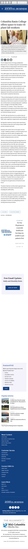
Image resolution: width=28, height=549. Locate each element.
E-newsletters (4, 472)
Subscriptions (4, 454)
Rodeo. (6, 372)
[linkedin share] (2, 60)
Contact (3, 476)
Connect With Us (7, 466)
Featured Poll (8, 365)
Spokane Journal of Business (8, 492)
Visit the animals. (9, 378)
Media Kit (3, 460)
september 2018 (8, 215)
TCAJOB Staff (14, 57)
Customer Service (8, 450)
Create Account (22, 2)
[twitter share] (5, 60)
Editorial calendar (5, 458)
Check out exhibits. (9, 380)
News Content (6, 435)
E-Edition (3, 474)
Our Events (4, 486)
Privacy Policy (4, 490)
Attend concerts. (9, 384)
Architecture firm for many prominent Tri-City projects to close (17, 401)
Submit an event (5, 470)
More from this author (19, 245)
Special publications (6, 443)
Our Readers (4, 452)
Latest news (4, 437)
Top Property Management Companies (12, 425)
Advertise (3, 456)
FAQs (2, 488)
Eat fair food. (8, 376)
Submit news (4, 468)
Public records (5, 441)
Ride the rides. (8, 382)
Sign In (14, 2)
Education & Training (14, 211)
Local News (4, 211)
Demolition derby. (9, 374)
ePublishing (22, 541)
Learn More (5, 482)
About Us (3, 484)
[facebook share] (8, 60)
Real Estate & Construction (7, 439)
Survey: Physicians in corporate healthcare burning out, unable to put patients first (19, 230)
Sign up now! (12, 287)
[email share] (11, 60)
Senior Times (4, 445)
